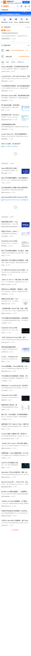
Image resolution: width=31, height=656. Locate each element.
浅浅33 (3, 467)
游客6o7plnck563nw (6, 284)
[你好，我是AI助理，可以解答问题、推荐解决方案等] (21, 6)
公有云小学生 (4, 525)
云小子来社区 (4, 236)
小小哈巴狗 (4, 323)
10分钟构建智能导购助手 (24, 56)
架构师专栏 (4, 400)
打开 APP (26, 2)
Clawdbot (3, 458)
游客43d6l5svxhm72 (6, 371)
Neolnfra (3, 332)
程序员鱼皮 (4, 246)
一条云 (2, 182)
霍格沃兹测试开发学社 (6, 486)
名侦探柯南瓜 (4, 139)
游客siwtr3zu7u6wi (5, 303)
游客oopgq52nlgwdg (6, 515)
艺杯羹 (2, 409)
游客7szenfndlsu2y (5, 192)
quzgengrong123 (5, 342)
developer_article (5, 71)
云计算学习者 (4, 294)
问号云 (2, 255)
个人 (28, 10)
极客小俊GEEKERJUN (6, 119)
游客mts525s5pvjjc (5, 477)
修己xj (2, 110)
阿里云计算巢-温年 (5, 496)
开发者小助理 (4, 163)
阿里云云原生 (4, 81)
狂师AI (2, 361)
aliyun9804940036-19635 (7, 438)
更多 (29, 45)
